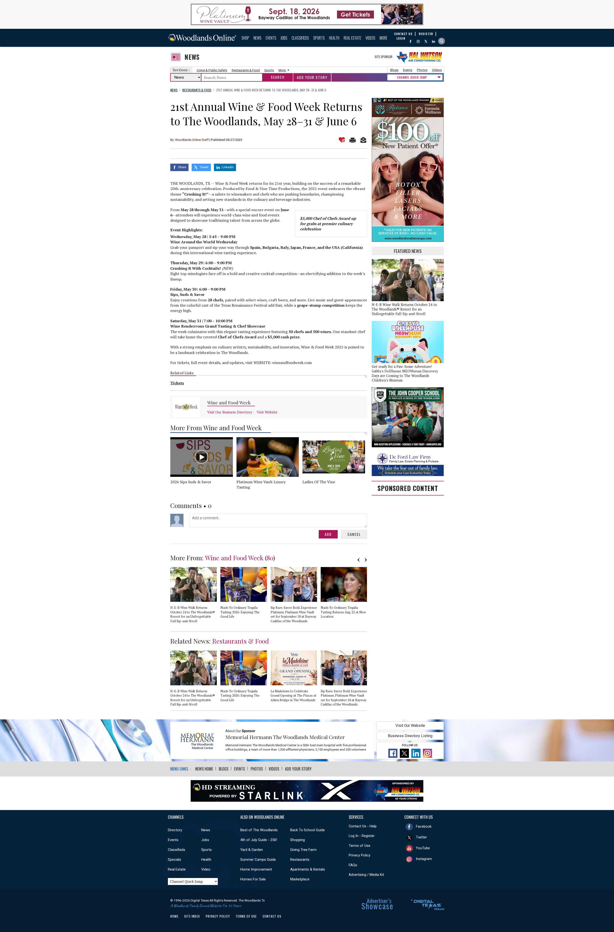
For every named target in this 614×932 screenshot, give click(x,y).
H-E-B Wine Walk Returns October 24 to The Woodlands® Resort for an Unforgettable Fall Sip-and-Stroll (404, 309)
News (257, 38)
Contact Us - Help (363, 826)
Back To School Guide (307, 830)
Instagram (424, 859)
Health (334, 38)
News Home (204, 769)
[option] (195, 597)
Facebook (423, 826)
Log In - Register (362, 836)
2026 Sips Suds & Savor (190, 481)
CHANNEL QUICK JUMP (412, 77)
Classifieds (300, 38)
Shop (245, 38)
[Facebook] (410, 41)
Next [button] (365, 559)
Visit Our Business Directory (229, 412)
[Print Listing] (352, 139)
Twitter (421, 837)
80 (270, 557)
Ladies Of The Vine (318, 481)
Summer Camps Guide (258, 859)
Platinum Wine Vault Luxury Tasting (261, 484)
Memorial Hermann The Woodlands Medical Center (285, 737)
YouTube (423, 848)
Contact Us (272, 916)
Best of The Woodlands (259, 830)
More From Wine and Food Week (216, 427)
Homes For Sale (253, 879)
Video (205, 869)
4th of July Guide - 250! (258, 840)
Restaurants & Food (246, 70)
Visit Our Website (410, 725)
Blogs (394, 70)
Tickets (177, 383)
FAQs (353, 865)
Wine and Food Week (229, 403)
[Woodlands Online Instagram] (418, 41)
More (383, 38)
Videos (370, 38)
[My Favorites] (341, 139)
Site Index (192, 916)
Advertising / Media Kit (366, 874)
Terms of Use (359, 845)
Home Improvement (256, 869)
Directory (175, 830)
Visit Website (267, 412)
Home (174, 916)
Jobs (284, 38)
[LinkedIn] (434, 41)
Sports (319, 38)
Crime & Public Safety (212, 70)
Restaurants (299, 859)
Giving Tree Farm (303, 850)
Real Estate (352, 38)
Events (271, 38)
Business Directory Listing (410, 736)
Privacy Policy (359, 855)
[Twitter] (426, 41)
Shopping (297, 840)
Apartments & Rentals (307, 869)
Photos (422, 70)
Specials (174, 859)
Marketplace (299, 879)
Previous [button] (358, 559)
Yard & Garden (251, 850)
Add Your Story (312, 77)
